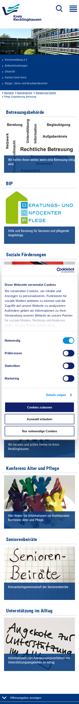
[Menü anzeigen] (73, 9)
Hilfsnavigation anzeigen (25, 697)
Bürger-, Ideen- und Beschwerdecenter (26, 83)
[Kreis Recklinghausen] (21, 13)
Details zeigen (56, 395)
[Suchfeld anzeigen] (59, 8)
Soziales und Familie (46, 92)
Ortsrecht (10, 71)
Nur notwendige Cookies (39, 431)
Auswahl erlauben (39, 419)
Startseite (9, 92)
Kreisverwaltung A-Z (16, 59)
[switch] (68, 353)
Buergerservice (24, 92)
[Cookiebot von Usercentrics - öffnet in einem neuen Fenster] (56, 270)
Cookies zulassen (39, 407)
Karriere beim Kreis (15, 77)
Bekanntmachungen (16, 65)
